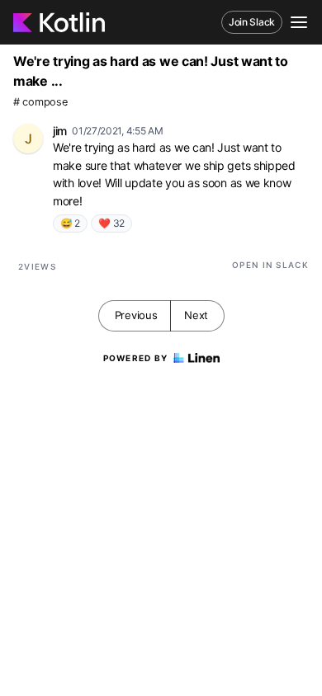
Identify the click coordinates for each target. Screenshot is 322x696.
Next (196, 315)
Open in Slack (270, 265)
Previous (136, 315)
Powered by (135, 358)
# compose (40, 102)
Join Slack (252, 22)
